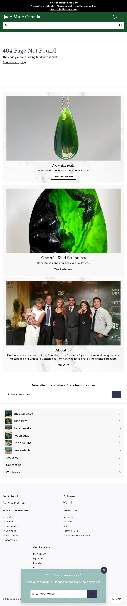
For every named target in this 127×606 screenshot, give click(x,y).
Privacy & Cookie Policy (77, 535)
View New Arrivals (63, 176)
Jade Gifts (8, 521)
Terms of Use (71, 530)
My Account (39, 553)
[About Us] (63, 313)
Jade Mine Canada (22, 16)
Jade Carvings (11, 517)
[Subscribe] (116, 395)
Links (66, 526)
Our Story (63, 364)
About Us (69, 517)
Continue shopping (14, 62)
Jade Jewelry (10, 526)
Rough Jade (10, 530)
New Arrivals (10, 539)
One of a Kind (10, 535)
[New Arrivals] (63, 128)
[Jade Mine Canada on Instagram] (65, 502)
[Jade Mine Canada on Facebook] (71, 502)
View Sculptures (63, 269)
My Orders (39, 558)
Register (38, 563)
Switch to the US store (63, 9)
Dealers (68, 521)
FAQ (35, 567)
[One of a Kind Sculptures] (63, 221)
